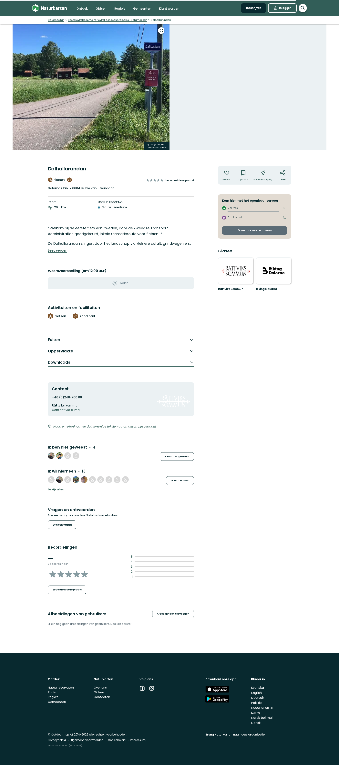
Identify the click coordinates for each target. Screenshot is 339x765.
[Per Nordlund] (100, 479)
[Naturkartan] (49, 8)
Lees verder (57, 250)
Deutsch (257, 697)
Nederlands (260, 707)
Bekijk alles (56, 489)
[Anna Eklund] (92, 479)
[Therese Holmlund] (51, 455)
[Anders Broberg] (117, 479)
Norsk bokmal (261, 717)
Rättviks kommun (230, 289)
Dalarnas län (58, 188)
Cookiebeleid (117, 740)
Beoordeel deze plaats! (180, 180)
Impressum (138, 740)
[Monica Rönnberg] (67, 455)
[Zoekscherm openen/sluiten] (303, 8)
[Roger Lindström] (59, 455)
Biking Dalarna (266, 289)
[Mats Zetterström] (125, 479)
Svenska (257, 687)
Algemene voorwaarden (87, 740)
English (256, 693)
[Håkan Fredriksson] (109, 479)
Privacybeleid (57, 740)
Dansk (256, 723)
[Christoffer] (76, 455)
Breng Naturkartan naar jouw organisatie (235, 734)
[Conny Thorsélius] (51, 479)
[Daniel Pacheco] (76, 479)
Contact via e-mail (66, 410)
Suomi (255, 713)
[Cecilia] (67, 479)
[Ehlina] (84, 479)
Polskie (256, 703)
